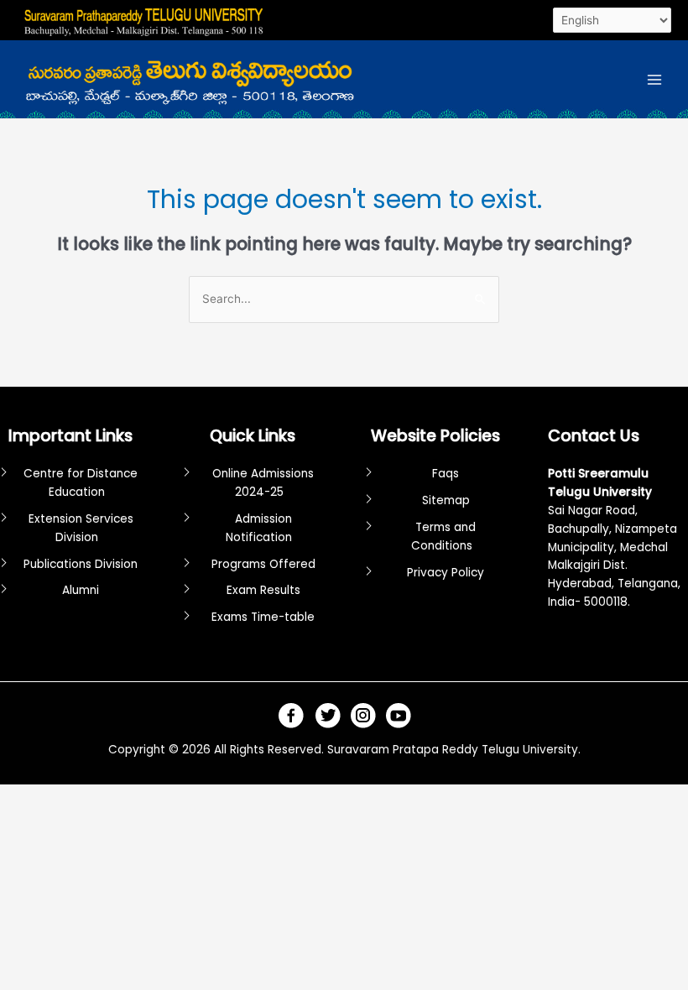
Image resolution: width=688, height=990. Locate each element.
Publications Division (80, 564)
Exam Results (263, 590)
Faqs (445, 474)
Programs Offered (263, 564)
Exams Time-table (263, 617)
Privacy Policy (445, 573)
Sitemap (446, 500)
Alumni (80, 590)
